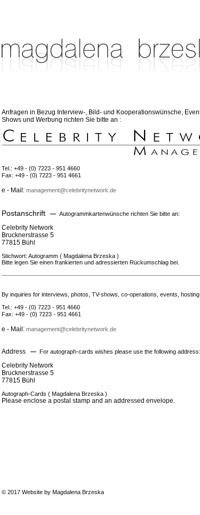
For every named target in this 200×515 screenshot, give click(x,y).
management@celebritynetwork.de (71, 190)
